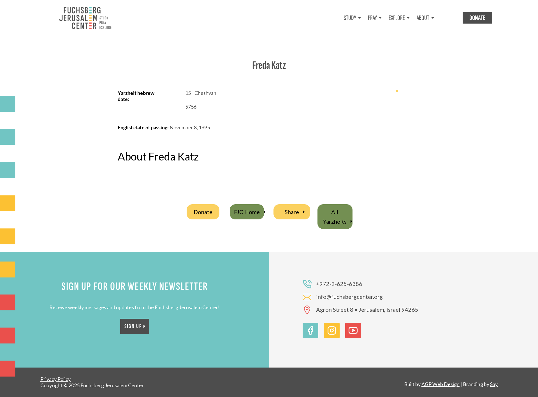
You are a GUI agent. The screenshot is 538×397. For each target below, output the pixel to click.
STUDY (350, 18)
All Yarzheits (335, 216)
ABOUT (423, 18)
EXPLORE (397, 18)
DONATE (477, 18)
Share (292, 211)
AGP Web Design (440, 384)
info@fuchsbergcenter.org (349, 296)
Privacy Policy (55, 379)
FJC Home (247, 211)
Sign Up (133, 326)
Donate (203, 211)
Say (494, 384)
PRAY (372, 18)
